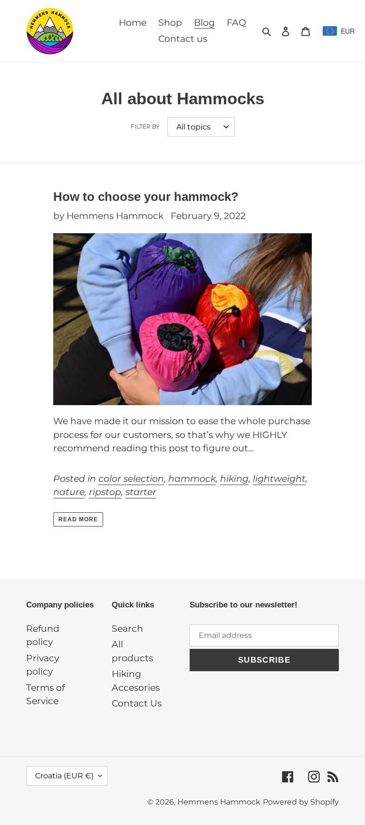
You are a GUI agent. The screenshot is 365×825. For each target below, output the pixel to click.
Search (127, 628)
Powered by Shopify (301, 801)
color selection (131, 478)
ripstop (105, 492)
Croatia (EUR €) (64, 775)
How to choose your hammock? (146, 196)
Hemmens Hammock (218, 801)
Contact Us (137, 703)
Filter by (145, 126)
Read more (78, 519)
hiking (234, 478)
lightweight (279, 478)
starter (140, 492)
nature (69, 492)
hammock (192, 478)
